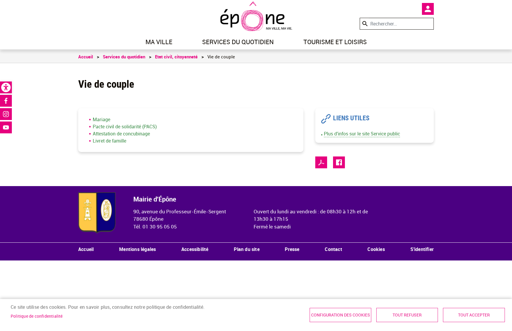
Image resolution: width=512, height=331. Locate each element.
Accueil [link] (85, 57)
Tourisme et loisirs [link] (335, 42)
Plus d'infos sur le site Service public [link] (362, 133)
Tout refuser (407, 315)
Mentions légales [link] (137, 249)
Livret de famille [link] (109, 140)
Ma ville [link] (158, 42)
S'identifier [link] (422, 249)
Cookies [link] (376, 249)
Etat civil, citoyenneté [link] (176, 57)
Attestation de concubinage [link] (121, 133)
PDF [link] (321, 162)
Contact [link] (333, 249)
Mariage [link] (101, 119)
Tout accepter (474, 315)
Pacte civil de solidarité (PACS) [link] (125, 126)
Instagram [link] (6, 114)
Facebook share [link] (339, 162)
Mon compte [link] (428, 9)
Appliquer (364, 23)
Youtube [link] (6, 127)
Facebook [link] (6, 101)
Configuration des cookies (340, 315)
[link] (6, 87)
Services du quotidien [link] (238, 42)
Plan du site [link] (246, 249)
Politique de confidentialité (37, 316)
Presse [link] (292, 249)
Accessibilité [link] (195, 249)
